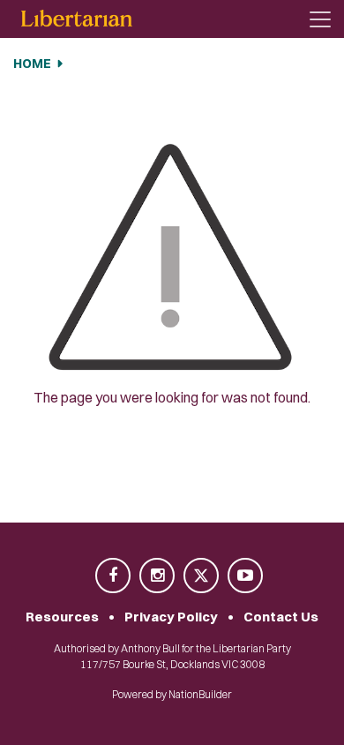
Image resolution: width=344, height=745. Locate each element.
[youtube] (245, 576)
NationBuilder (200, 694)
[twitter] (202, 576)
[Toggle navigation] (320, 19)
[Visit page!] (113, 576)
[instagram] (157, 576)
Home (32, 63)
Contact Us (280, 616)
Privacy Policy (171, 616)
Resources (62, 616)
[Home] (77, 19)
